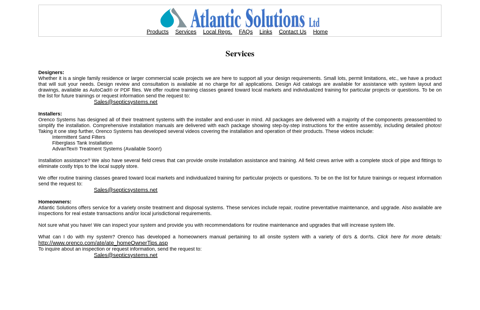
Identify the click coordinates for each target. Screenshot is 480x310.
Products (158, 32)
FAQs (246, 32)
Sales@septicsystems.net (126, 102)
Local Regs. (217, 32)
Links (265, 32)
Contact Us (292, 32)
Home (320, 32)
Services (185, 32)
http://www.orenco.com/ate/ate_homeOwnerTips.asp (103, 243)
